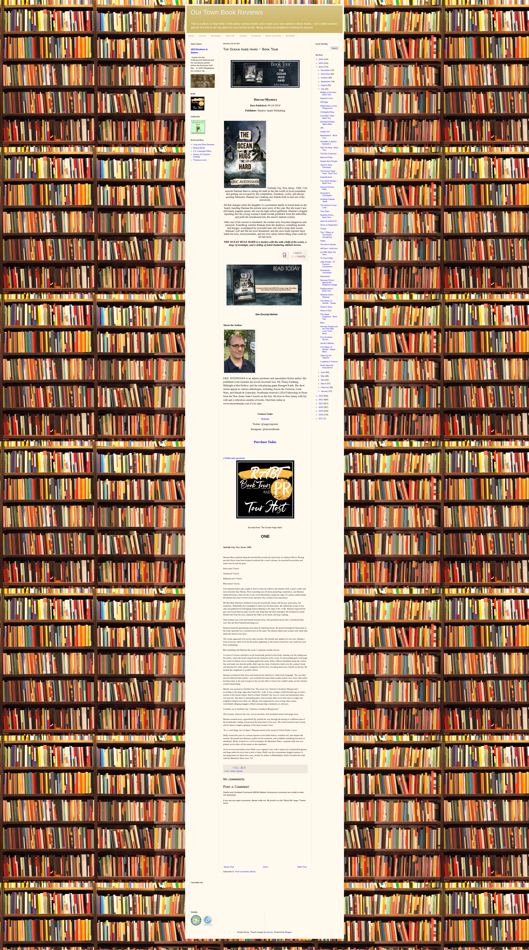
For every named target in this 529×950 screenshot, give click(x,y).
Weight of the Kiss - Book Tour (328, 93)
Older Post (302, 867)
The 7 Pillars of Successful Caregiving (326, 234)
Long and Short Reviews (203, 144)
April (323, 380)
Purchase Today (265, 442)
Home (191, 35)
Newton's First (326, 98)
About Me (230, 35)
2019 (321, 411)
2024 (321, 67)
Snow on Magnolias (328, 225)
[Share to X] (239, 767)
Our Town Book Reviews (227, 12)
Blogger (288, 932)
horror (233, 771)
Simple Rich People (328, 161)
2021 (321, 403)
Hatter (323, 241)
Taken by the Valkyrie (325, 356)
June (323, 372)
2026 (321, 59)
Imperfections (326, 177)
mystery (239, 771)
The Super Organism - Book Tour (328, 316)
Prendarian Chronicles (326, 271)
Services (202, 35)
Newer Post (229, 867)
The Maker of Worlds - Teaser (328, 302)
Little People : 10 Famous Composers (327, 264)
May (323, 376)
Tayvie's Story (326, 307)
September (326, 81)
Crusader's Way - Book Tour (327, 117)
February (325, 387)
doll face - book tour (329, 248)
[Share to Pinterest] (244, 767)
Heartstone (325, 276)
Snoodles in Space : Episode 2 (329, 142)
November (325, 74)
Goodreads (256, 35)
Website (265, 419)
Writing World (199, 148)
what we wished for (328, 221)
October (324, 78)
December (325, 70)
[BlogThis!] (236, 767)
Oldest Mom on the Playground (328, 107)
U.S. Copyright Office (202, 151)
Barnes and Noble (273, 35)
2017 (321, 418)
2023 (321, 396)
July (323, 89)
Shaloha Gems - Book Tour (327, 216)
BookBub (290, 35)
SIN (321, 128)
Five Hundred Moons (326, 338)
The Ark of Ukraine (328, 153)
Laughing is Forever (329, 361)
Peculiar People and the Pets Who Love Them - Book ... (329, 329)
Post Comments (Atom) (245, 871)
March (324, 383)
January (324, 391)
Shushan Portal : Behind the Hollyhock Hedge (328, 282)
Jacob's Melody (327, 343)
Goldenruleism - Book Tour (327, 289)
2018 (321, 415)
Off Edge (324, 102)
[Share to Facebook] (242, 767)
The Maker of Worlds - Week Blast (327, 349)
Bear (322, 323)
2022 (321, 399)
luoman (269, 932)
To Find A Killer (326, 258)
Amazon (243, 35)
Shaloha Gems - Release (327, 296)
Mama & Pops (326, 157)
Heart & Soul (325, 310)
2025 (321, 63)
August (324, 85)
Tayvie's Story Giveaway (326, 166)
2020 (321, 407)
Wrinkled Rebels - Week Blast (328, 123)
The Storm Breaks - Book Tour (328, 182)
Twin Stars (324, 211)
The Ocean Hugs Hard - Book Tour (328, 172)
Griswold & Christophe (326, 194)
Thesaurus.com (200, 160)
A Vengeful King (327, 112)
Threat (323, 229)
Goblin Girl (325, 132)
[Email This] (234, 767)
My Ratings (216, 35)
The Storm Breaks (328, 244)
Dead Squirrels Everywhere (326, 366)
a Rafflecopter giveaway (234, 458)
